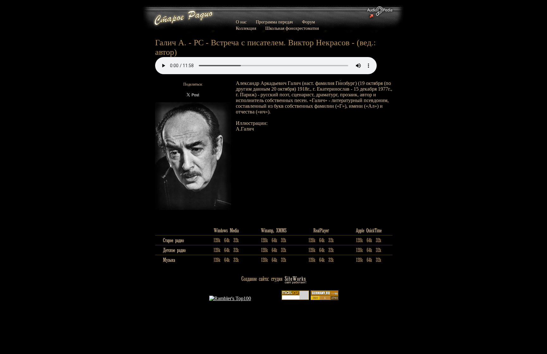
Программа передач (274, 22)
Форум (308, 22)
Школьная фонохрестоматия (292, 28)
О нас (241, 22)
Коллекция (246, 28)
